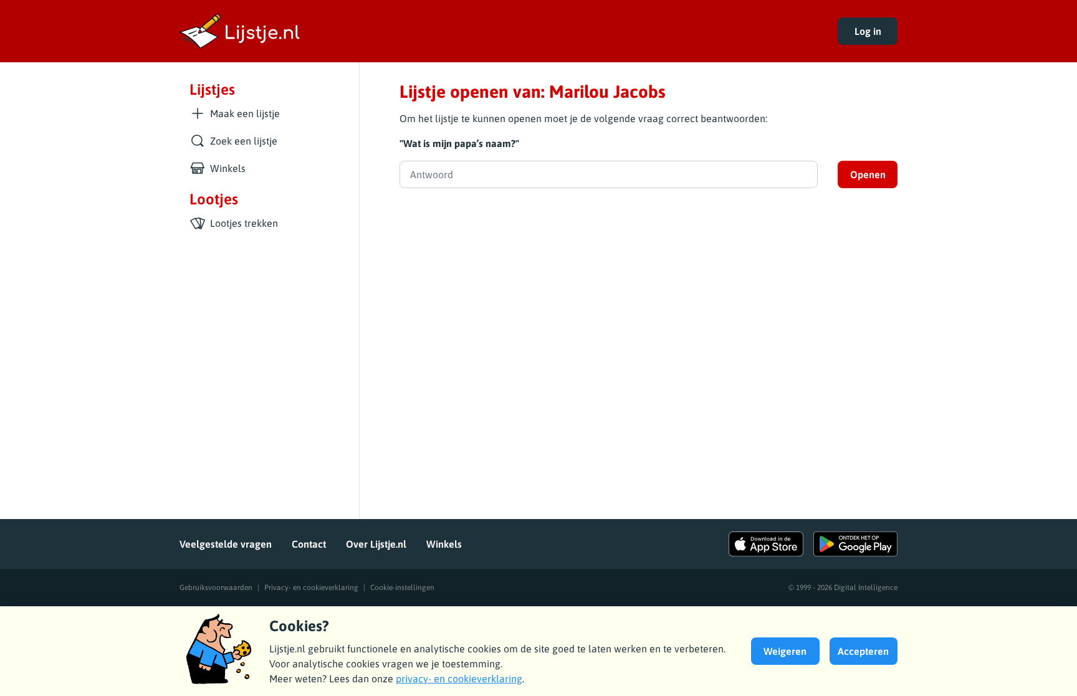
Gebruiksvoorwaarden (216, 587)
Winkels (444, 544)
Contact (309, 544)
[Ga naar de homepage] (499, 31)
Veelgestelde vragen (226, 544)
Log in (867, 31)
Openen (868, 174)
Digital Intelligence (865, 587)
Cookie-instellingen (402, 587)
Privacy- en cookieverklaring (311, 587)
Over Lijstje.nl (376, 544)
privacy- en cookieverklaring (459, 678)
